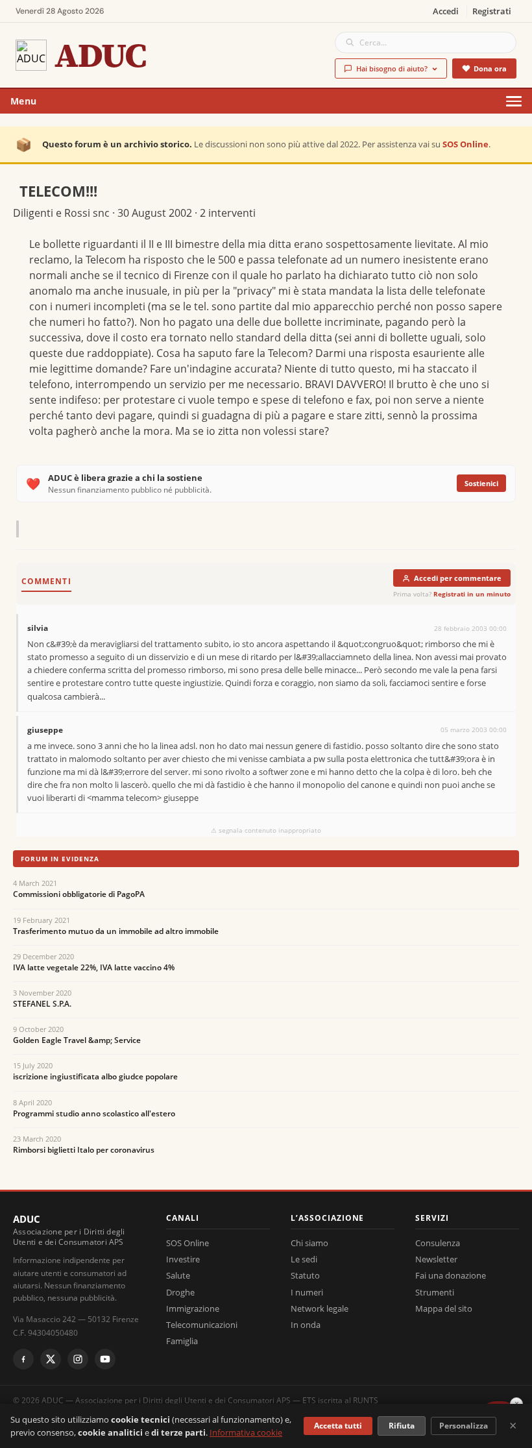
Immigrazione (192, 1308)
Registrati (491, 11)
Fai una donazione (450, 1275)
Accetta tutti (338, 1425)
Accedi (446, 11)
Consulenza (437, 1243)
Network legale (319, 1308)
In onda (305, 1325)
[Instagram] (77, 1359)
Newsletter (436, 1259)
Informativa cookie (246, 1432)
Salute (178, 1275)
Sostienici (481, 483)
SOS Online (465, 144)
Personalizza (463, 1425)
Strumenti (434, 1292)
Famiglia (182, 1341)
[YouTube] (105, 1359)
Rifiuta (402, 1425)
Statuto (305, 1275)
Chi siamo (309, 1243)
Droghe (180, 1292)
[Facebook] (23, 1359)
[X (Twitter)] (50, 1359)
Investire (183, 1259)
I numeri (307, 1292)
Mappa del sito (443, 1308)
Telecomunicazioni (201, 1325)
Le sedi (304, 1259)
